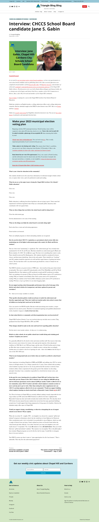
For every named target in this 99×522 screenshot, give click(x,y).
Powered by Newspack (85, 519)
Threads (11, 497)
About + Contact (48, 11)
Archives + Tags (38, 11)
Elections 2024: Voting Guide (32, 1)
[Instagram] (10, 6)
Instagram (11, 504)
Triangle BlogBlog (15, 34)
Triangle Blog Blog (34, 84)
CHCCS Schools (44, 1)
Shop (55, 11)
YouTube (11, 512)
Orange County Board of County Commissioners (61, 1)
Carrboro (18, 1)
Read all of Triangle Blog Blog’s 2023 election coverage (28, 165)
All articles (11, 489)
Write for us (67, 489)
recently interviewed (20, 113)
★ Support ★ (61, 11)
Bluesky (11, 500)
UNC (23, 1)
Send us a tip (67, 497)
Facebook (11, 508)
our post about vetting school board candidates (30, 80)
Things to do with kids (79, 1)
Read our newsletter (14, 493)
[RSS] (19, 6)
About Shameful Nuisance (43, 493)
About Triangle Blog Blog (43, 489)
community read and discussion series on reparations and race (32, 87)
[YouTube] (12, 6)
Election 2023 (33, 19)
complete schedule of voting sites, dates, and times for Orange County (31, 150)
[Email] (14, 6)
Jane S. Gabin (13, 98)
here (44, 139)
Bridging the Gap (46, 84)
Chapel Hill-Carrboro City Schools (19, 19)
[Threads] (17, 6)
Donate (84, 6)
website (16, 108)
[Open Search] (89, 6)
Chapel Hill (11, 1)
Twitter (59, 106)
